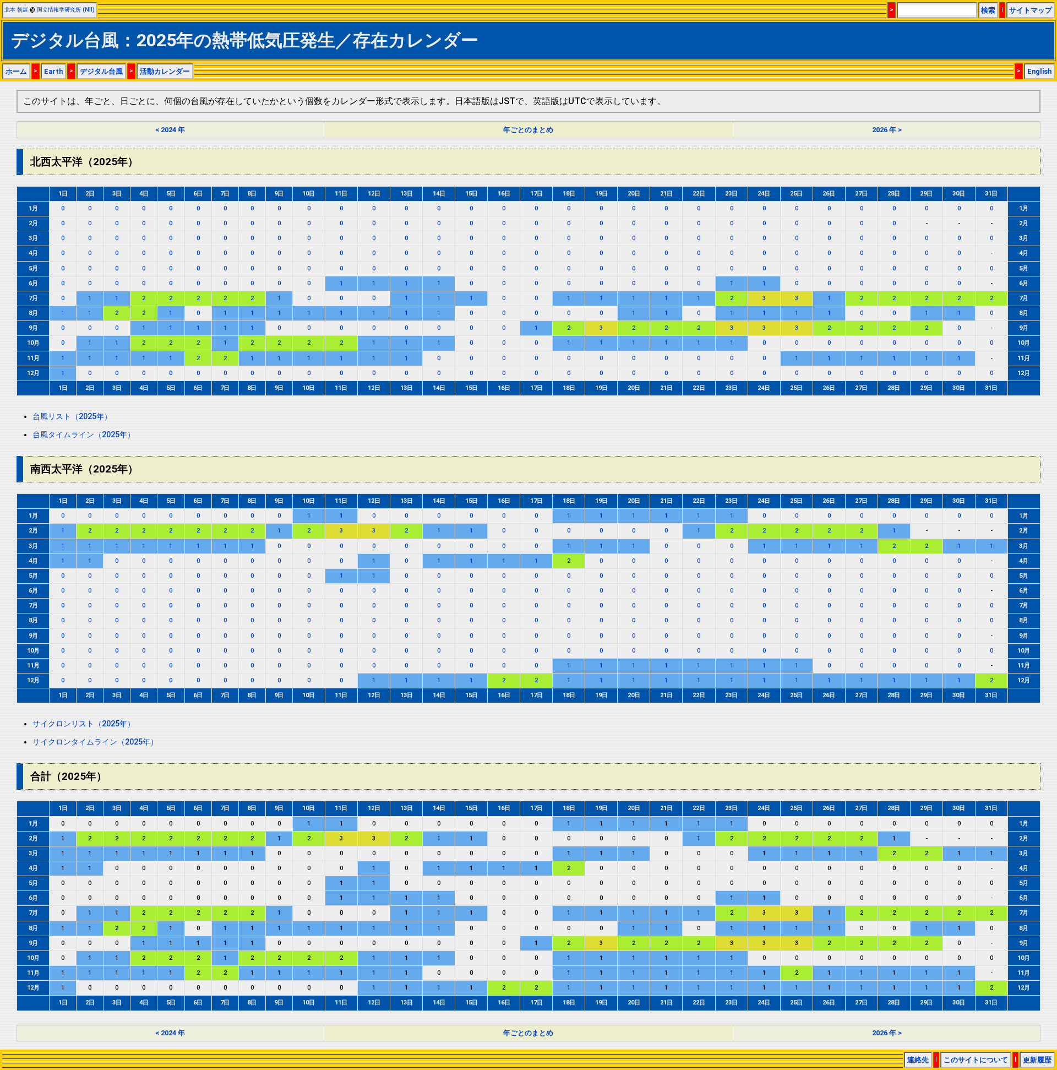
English (1039, 71)
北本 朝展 (16, 9)
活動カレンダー (165, 71)
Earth (53, 71)
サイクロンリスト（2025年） (83, 724)
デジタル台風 (101, 71)
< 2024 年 (170, 130)
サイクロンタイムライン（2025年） (95, 742)
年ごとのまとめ (528, 130)
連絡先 (918, 1060)
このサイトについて (976, 1060)
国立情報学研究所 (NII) (66, 9)
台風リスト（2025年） (72, 416)
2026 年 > (887, 130)
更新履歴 (1037, 1060)
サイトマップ (1030, 10)
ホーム (16, 71)
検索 (988, 10)
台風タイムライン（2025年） (83, 434)
